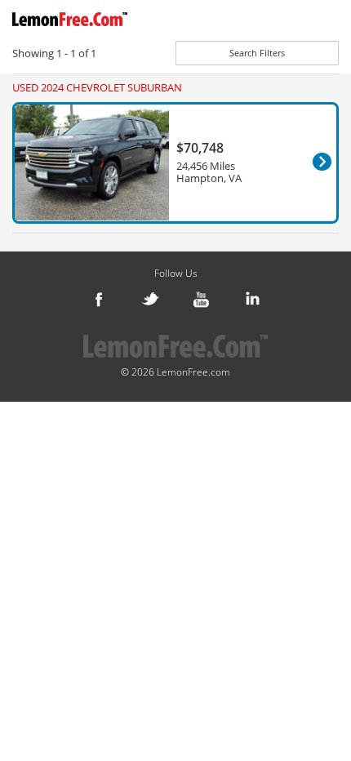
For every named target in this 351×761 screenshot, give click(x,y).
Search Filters (257, 53)
